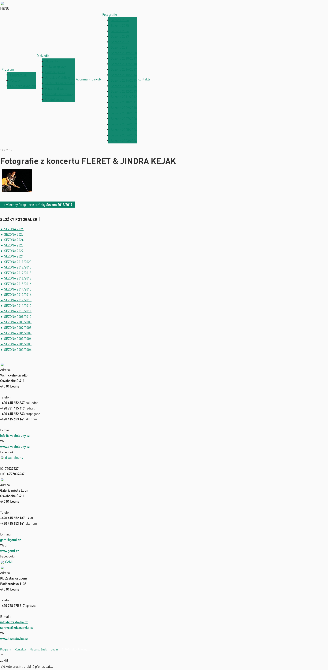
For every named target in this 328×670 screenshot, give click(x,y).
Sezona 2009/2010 (124, 107)
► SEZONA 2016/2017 (16, 278)
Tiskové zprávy (55, 66)
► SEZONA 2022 (12, 251)
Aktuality (51, 61)
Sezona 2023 (120, 36)
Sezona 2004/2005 (124, 135)
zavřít (4, 660)
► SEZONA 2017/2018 (16, 273)
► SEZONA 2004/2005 (16, 344)
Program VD (18, 75)
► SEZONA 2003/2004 (16, 349)
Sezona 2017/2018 (124, 64)
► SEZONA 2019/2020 (16, 262)
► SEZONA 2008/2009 (16, 322)
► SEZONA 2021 (12, 256)
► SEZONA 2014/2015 (16, 289)
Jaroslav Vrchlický (58, 77)
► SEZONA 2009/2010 (16, 316)
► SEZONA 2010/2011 (16, 311)
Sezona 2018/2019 (124, 58)
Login (54, 649)
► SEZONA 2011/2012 (16, 305)
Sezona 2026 (120, 20)
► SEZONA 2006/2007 (16, 333)
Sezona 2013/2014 (124, 86)
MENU (4, 8)
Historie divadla (56, 88)
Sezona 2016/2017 (124, 69)
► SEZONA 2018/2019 (16, 267)
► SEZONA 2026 (12, 229)
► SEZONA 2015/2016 (16, 284)
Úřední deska (54, 99)
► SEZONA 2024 (12, 240)
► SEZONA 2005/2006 (16, 338)
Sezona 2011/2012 (124, 96)
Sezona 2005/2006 (124, 130)
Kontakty (144, 79)
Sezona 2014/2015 (124, 80)
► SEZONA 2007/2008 (16, 327)
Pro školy (95, 79)
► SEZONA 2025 (12, 234)
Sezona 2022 (120, 42)
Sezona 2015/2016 (124, 75)
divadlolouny (13, 457)
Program (8, 69)
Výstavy (15, 80)
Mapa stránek (38, 649)
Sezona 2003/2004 (124, 141)
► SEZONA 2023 (12, 245)
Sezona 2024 (120, 31)
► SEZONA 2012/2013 (16, 300)
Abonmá (82, 79)
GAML (9, 562)
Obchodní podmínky (59, 94)
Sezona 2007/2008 (124, 119)
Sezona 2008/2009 (124, 113)
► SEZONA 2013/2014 (16, 294)
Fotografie (109, 14)
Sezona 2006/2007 (124, 124)
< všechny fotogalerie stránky (37, 204)
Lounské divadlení (23, 86)
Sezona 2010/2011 (124, 102)
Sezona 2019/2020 (124, 53)
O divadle (43, 56)
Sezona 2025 (120, 25)
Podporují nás (55, 72)
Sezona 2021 (120, 47)
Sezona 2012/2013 (124, 91)
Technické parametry (60, 83)
